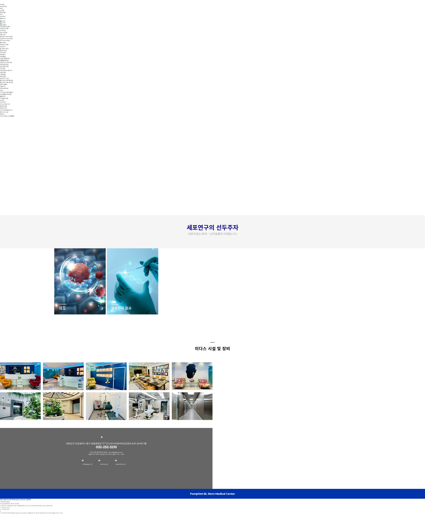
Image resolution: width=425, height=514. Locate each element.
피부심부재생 (4, 88)
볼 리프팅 (3, 42)
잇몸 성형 (3, 72)
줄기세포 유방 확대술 (6, 80)
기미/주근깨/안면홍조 (6, 92)
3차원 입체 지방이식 (6, 70)
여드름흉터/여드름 (5, 94)
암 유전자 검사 (4, 48)
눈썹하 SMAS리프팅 (6, 38)
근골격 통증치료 (5, 58)
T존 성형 (2, 68)
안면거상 (2, 34)
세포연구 (2, 46)
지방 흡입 (3, 74)
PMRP (2, 100)
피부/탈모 (3, 56)
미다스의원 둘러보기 (6, 110)
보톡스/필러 (3, 84)
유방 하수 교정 (4, 78)
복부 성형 (3, 76)
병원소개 (2, 18)
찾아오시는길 (4, 112)
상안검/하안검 (4, 66)
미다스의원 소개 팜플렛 (7, 116)
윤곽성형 (2, 12)
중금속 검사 (3, 50)
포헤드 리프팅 (4, 44)
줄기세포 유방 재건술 (6, 82)
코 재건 (2, 4)
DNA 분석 (3, 52)
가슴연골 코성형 (5, 26)
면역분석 (2, 54)
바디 (1, 14)
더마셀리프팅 (4, 98)
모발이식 (2, 86)
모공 (1, 90)
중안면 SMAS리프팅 (6, 36)
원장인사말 (3, 106)
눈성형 (2, 10)
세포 (1, 8)
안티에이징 (3, 6)
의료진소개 (3, 108)
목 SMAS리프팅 (5, 40)
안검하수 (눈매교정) (6, 62)
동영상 (2, 114)
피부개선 (2, 16)
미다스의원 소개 (5, 104)
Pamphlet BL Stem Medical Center (212, 493)
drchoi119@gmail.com (115, 452)
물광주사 (2, 96)
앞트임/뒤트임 (4, 64)
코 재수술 (3, 30)
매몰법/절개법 (4, 60)
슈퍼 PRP (3, 102)
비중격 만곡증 (4, 28)
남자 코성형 (3, 32)
